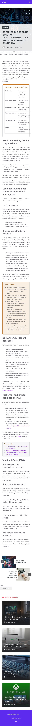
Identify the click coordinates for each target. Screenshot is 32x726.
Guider (5, 27)
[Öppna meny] (16, 722)
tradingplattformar (7, 390)
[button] (29, 2)
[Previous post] (2, 561)
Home (2, 52)
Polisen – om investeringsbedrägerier (16, 450)
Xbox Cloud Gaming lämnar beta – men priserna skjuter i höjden (15, 699)
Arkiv (1, 585)
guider (19, 436)
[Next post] (29, 574)
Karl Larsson (10, 47)
